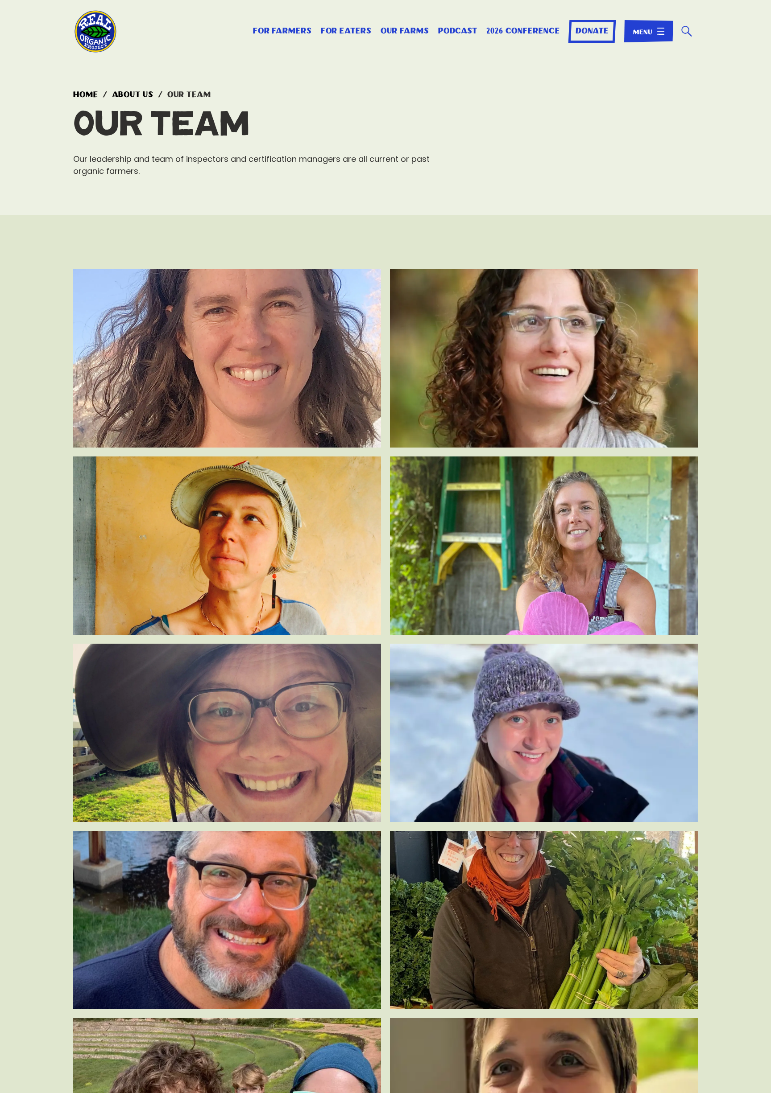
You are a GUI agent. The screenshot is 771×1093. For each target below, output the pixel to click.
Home (85, 95)
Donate (592, 31)
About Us (132, 95)
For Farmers (282, 31)
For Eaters (346, 31)
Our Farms (405, 31)
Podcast (457, 31)
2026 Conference (523, 31)
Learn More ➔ (227, 434)
